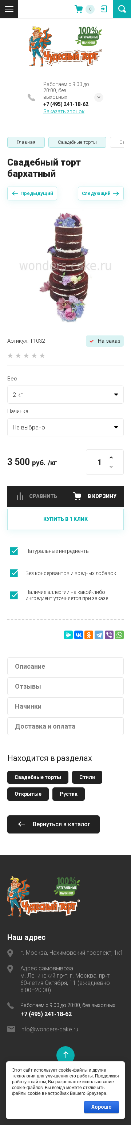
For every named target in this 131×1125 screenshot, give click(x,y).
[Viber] (109, 635)
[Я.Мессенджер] (68, 635)
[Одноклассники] (88, 635)
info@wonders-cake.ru (49, 1029)
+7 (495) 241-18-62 (65, 104)
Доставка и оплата (45, 726)
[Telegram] (99, 635)
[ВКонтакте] (78, 635)
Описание (30, 666)
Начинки (28, 706)
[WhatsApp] (119, 635)
